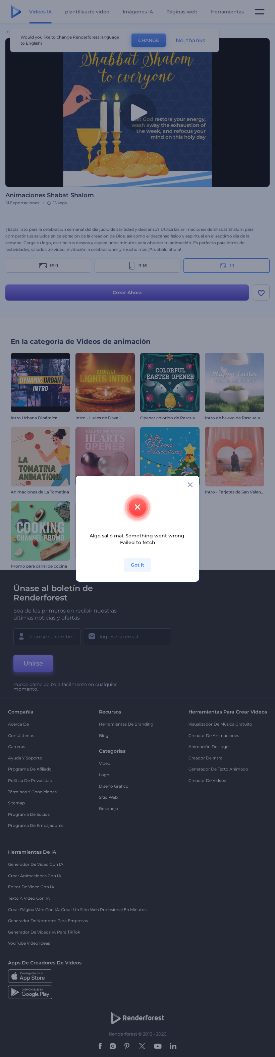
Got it (137, 565)
